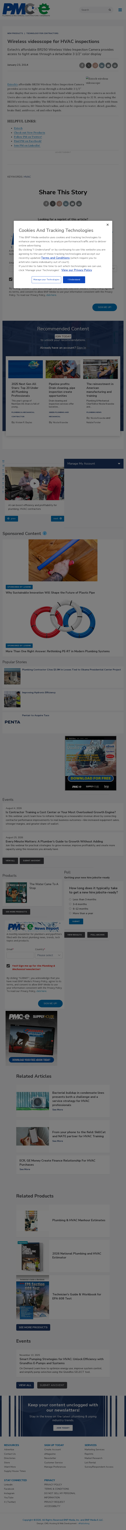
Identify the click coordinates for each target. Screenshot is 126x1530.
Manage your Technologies (46, 279)
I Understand (74, 279)
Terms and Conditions (55, 258)
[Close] (107, 224)
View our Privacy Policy (76, 270)
